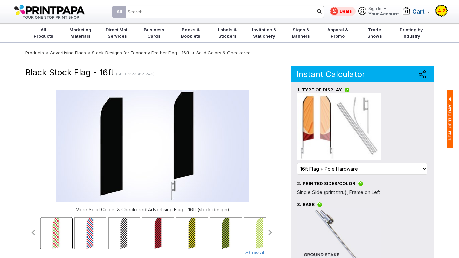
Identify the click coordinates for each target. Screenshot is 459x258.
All (119, 11)
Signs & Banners (301, 33)
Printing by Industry (411, 33)
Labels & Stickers (227, 33)
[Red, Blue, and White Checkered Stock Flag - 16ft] (90, 233)
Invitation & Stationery (264, 33)
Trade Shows (374, 33)
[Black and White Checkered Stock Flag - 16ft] (124, 233)
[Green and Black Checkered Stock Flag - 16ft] (226, 233)
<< (32, 232)
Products (34, 52)
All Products (43, 33)
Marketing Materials (80, 33)
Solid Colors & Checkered (223, 52)
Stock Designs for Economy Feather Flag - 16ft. (141, 52)
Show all (255, 252)
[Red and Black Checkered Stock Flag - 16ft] (158, 233)
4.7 (441, 10)
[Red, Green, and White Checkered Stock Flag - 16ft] (56, 233)
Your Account (383, 11)
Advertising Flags (68, 52)
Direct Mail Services (117, 33)
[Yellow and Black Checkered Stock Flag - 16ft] (192, 233)
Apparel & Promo (337, 33)
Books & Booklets (190, 33)
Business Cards (154, 33)
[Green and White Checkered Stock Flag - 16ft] (260, 233)
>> (270, 232)
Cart (418, 11)
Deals (346, 11)
